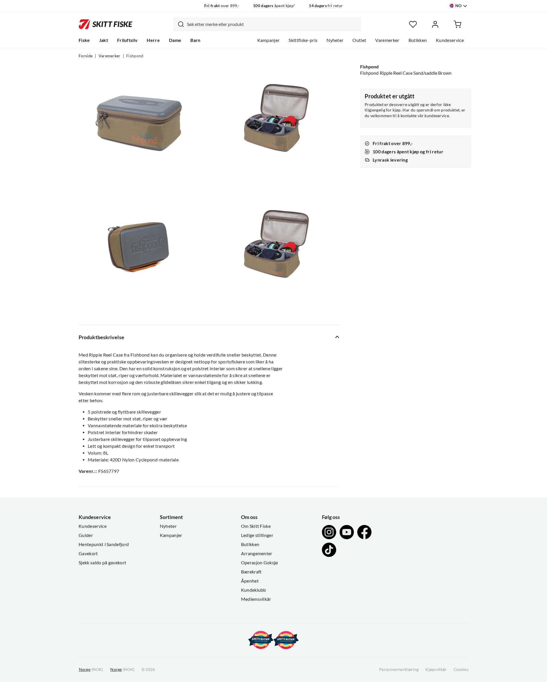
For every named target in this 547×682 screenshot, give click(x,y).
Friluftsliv (127, 40)
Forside (86, 56)
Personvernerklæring (399, 669)
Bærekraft (251, 571)
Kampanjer (268, 40)
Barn (195, 40)
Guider (86, 535)
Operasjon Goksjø (259, 562)
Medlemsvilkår (256, 599)
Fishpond (135, 56)
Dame (175, 40)
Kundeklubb (253, 590)
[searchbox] (272, 24)
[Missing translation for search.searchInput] (178, 24)
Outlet (359, 40)
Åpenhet (250, 580)
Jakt (103, 40)
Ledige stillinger (257, 535)
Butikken (418, 40)
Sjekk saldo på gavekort (102, 562)
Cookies (461, 669)
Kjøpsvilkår (436, 669)
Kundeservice (450, 40)
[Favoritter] (413, 24)
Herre (153, 40)
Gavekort (88, 553)
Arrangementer (256, 553)
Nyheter (334, 40)
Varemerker (387, 40)
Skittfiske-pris (303, 40)
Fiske (84, 40)
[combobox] (267, 24)
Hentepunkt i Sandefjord (104, 544)
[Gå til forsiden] (105, 24)
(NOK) (91, 669)
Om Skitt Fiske (256, 526)
